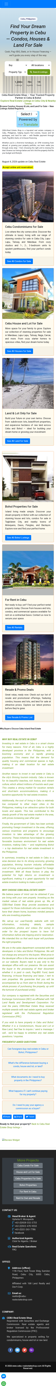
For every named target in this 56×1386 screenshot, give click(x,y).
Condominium (26, 1026)
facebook (19, 1233)
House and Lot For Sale (28, 1172)
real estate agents (33, 1009)
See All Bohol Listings (18, 537)
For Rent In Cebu (28, 1191)
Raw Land (7, 1029)
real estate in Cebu (25, 743)
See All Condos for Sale (19, 261)
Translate (30, 125)
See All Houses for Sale (19, 351)
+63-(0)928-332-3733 (26, 1222)
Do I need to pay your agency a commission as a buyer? (28, 1107)
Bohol (51, 844)
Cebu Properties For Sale (28, 1178)
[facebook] (10, 1350)
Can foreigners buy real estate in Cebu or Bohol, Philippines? (28, 1051)
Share (7, 1117)
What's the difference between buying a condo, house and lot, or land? (28, 1065)
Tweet (31, 1117)
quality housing (10, 761)
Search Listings (40, 72)
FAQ (14, 1249)
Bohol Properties (28, 1185)
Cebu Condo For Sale (28, 1165)
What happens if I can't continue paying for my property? (28, 1093)
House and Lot (43, 1026)
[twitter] (24, 1350)
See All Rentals (14, 627)
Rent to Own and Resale (28, 1198)
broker (51, 1009)
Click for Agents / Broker (24, 1241)
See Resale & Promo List (19, 717)
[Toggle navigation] (6, 4)
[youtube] (17, 1350)
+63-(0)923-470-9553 (26, 1226)
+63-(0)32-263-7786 (25, 1229)
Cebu (38, 1022)
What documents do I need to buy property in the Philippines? (28, 1079)
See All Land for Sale (17, 441)
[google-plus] (31, 1350)
